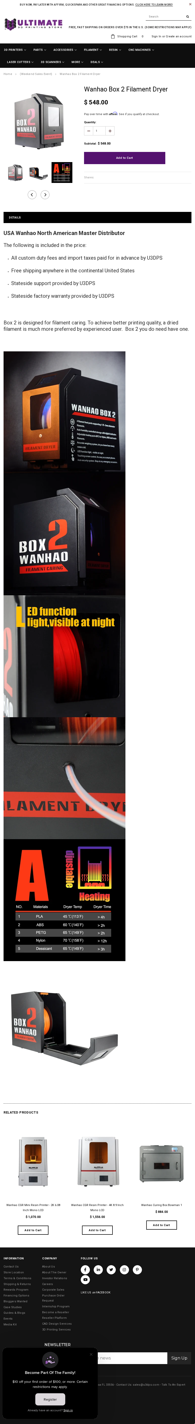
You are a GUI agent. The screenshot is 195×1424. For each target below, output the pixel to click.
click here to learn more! (154, 4)
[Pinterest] (137, 1269)
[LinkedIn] (98, 1269)
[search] (168, 17)
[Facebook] (85, 1269)
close (190, 4)
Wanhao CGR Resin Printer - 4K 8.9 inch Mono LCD (97, 1207)
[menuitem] (15, 50)
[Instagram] (124, 1269)
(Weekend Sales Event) (36, 74)
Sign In (156, 36)
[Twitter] (111, 1269)
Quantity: (90, 122)
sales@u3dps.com (146, 1384)
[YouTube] (85, 1279)
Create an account (178, 36)
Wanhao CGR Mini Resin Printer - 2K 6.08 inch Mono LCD (33, 1207)
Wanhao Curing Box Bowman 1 (161, 1205)
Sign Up (179, 1358)
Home (8, 74)
